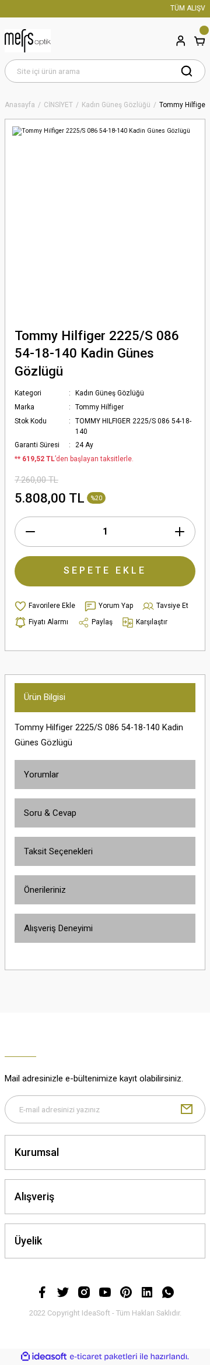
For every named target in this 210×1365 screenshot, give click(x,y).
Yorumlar (41, 774)
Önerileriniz (45, 890)
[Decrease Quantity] (30, 531)
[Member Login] (181, 41)
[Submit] (186, 1109)
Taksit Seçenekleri (58, 851)
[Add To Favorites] (45, 606)
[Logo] (28, 40)
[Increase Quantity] (179, 531)
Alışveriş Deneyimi (58, 928)
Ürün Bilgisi (44, 697)
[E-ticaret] (103, 1356)
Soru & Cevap (50, 813)
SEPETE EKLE (105, 570)
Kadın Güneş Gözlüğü (109, 393)
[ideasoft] (43, 1357)
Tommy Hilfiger (99, 407)
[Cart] (199, 41)
